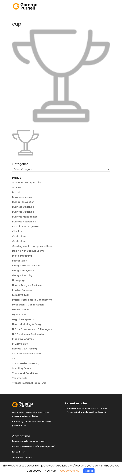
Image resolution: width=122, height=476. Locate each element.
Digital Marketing (22, 255)
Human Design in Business (27, 285)
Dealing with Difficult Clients (28, 250)
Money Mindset (21, 309)
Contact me (19, 236)
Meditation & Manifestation (28, 304)
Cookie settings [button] (69, 471)
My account (19, 314)
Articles (16, 187)
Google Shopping (22, 275)
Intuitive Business (22, 290)
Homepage (18, 280)
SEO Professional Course (26, 353)
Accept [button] (89, 470)
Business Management (25, 216)
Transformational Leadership (29, 383)
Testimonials (19, 378)
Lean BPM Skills (20, 295)
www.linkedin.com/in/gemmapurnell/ (37, 446)
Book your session (22, 197)
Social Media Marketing (25, 363)
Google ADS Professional (26, 265)
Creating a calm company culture (32, 246)
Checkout (18, 231)
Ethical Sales (19, 260)
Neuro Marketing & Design (27, 324)
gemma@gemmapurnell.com (31, 441)
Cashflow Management (26, 226)
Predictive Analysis (23, 339)
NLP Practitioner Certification (28, 334)
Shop (15, 358)
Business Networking (24, 221)
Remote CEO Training (24, 348)
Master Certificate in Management (32, 299)
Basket (16, 192)
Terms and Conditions (25, 373)
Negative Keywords (23, 319)
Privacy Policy (20, 343)
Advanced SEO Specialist (26, 182)
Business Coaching (23, 206)
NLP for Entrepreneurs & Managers (32, 329)
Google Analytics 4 (23, 270)
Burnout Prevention (23, 202)
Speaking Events (21, 368)
